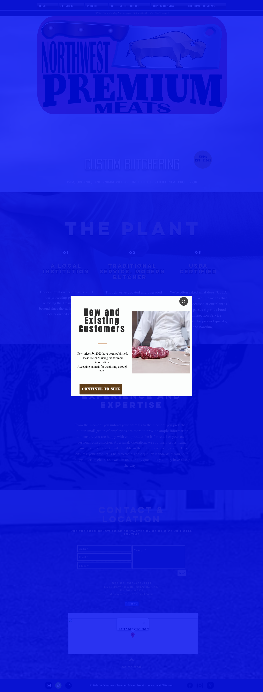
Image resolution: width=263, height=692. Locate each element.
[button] (183, 301)
